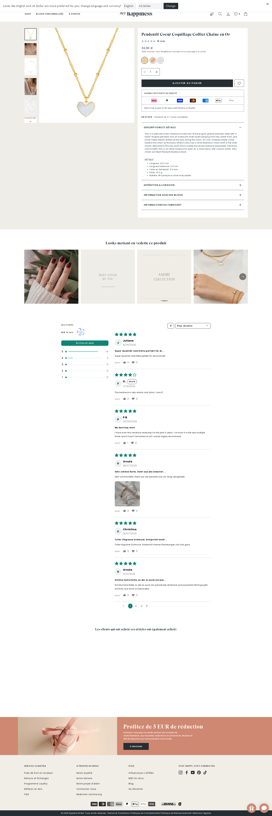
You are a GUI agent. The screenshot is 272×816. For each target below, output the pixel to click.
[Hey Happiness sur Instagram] (180, 772)
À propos (74, 14)
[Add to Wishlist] (239, 83)
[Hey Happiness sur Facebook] (187, 772)
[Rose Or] (153, 61)
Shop (28, 14)
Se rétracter (136, 789)
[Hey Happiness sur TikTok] (205, 772)
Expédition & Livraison (159, 185)
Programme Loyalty (35, 783)
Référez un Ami (33, 789)
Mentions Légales (202, 813)
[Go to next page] (147, 606)
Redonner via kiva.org (89, 794)
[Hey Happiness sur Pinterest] (199, 772)
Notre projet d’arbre (88, 783)
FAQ (26, 794)
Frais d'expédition (164, 51)
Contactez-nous (86, 789)
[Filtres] (170, 326)
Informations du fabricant (162, 204)
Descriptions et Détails (160, 127)
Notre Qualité (84, 773)
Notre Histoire (84, 778)
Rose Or (153, 60)
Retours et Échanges (36, 778)
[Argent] (161, 61)
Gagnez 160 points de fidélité (160, 93)
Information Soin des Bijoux (163, 195)
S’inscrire (136, 746)
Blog (131, 783)
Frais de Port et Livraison (38, 773)
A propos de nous (87, 766)
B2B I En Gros (136, 778)
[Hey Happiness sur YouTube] (193, 772)
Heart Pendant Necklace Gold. (171, 152)
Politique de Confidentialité (145, 813)
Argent (160, 60)
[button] (149, 41)
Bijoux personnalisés (49, 14)
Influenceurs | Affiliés (141, 773)
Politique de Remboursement (176, 813)
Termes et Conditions (118, 813)
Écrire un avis (85, 343)
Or (145, 60)
